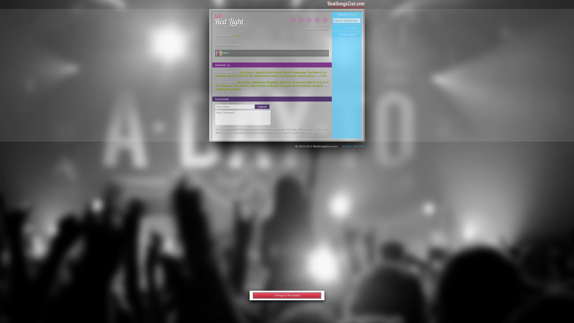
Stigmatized (257, 85)
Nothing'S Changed (278, 85)
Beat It (311, 82)
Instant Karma (306, 75)
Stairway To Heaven (293, 82)
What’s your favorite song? (348, 7)
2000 (242, 26)
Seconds (220, 75)
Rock (219, 26)
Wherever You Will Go (234, 85)
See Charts (246, 72)
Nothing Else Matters (228, 89)
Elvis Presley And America (279, 75)
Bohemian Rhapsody (265, 82)
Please (277, 72)
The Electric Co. (316, 72)
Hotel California (301, 85)
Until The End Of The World (244, 75)
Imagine (317, 85)
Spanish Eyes (263, 72)
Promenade (298, 72)
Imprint (346, 146)
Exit (323, 75)
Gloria (286, 72)
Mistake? (359, 146)
